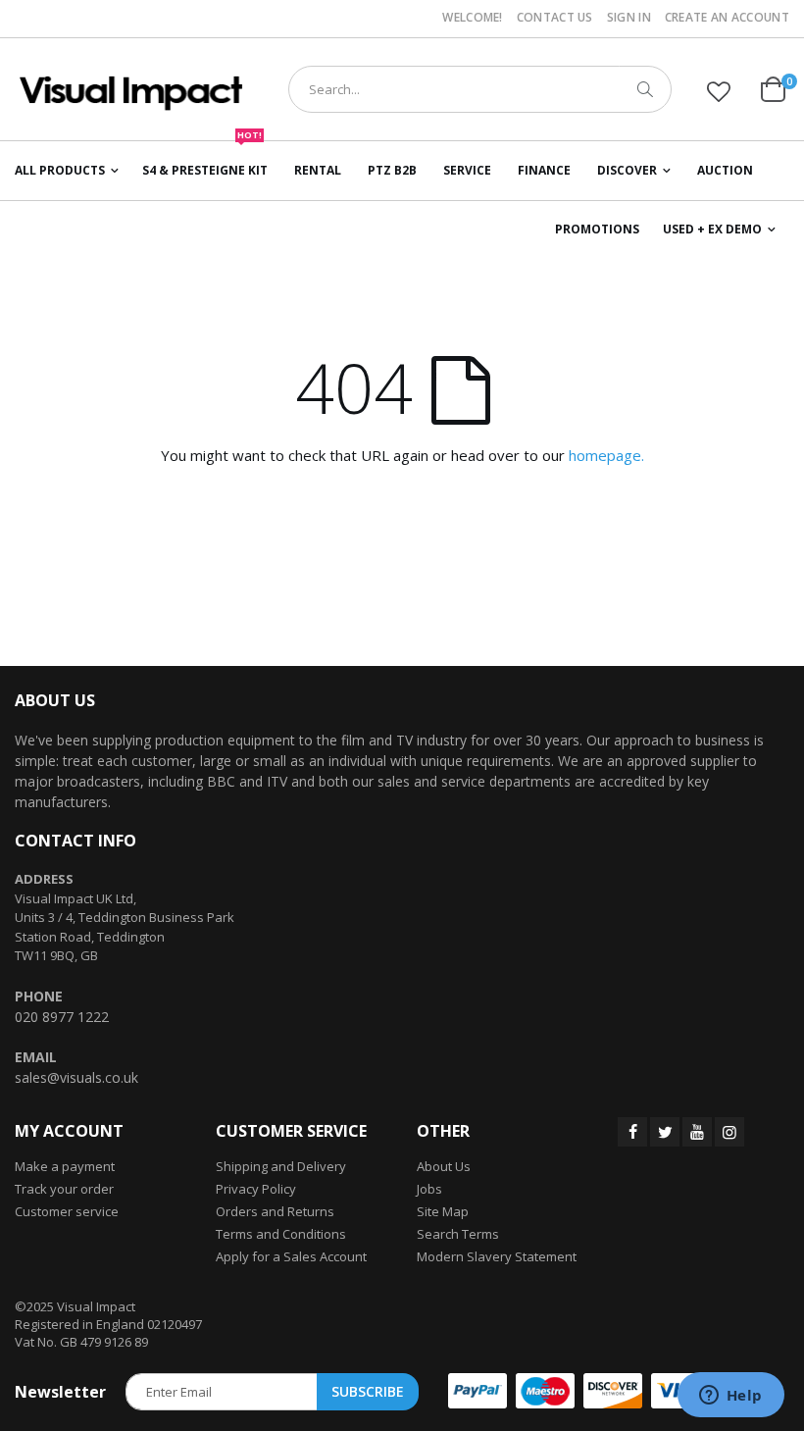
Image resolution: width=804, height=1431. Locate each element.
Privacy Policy (256, 1189)
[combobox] (480, 89)
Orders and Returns (275, 1211)
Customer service (67, 1211)
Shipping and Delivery (281, 1166)
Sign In (629, 18)
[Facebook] (632, 1132)
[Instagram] (729, 1132)
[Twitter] (664, 1132)
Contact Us (555, 18)
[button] (718, 91)
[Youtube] (697, 1132)
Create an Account (727, 18)
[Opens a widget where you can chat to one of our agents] (730, 1396)
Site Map (443, 1211)
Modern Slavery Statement (497, 1256)
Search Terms (458, 1234)
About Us (444, 1166)
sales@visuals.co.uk (76, 1077)
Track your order (64, 1189)
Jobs (429, 1189)
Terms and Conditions (281, 1234)
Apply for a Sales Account (291, 1256)
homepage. (606, 455)
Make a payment (65, 1166)
